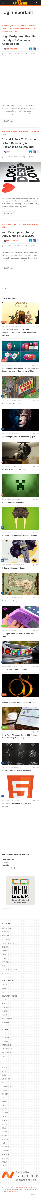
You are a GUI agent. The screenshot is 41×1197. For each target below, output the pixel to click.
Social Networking (10, 970)
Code (4, 992)
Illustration (13, 29)
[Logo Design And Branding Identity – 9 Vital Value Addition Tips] (20, 79)
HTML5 (4, 1004)
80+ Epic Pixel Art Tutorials (12, 404)
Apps (4, 988)
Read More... (8, 121)
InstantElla (5, 865)
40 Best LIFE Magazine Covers (13, 568)
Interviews (6, 1045)
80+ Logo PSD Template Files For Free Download (16, 805)
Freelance (32, 26)
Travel (4, 1166)
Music (4, 1143)
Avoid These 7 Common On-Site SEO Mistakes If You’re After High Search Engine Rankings (20, 736)
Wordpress (6, 1022)
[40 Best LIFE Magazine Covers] (20, 551)
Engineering (7, 1086)
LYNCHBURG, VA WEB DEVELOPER (26, 1187)
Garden (5, 1109)
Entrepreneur (8, 943)
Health (4, 1120)
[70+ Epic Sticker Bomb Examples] (20, 652)
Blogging (6, 932)
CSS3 (4, 1000)
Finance (5, 951)
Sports (5, 1158)
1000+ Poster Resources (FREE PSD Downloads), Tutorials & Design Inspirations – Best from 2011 (19, 332)
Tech (4, 134)
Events (5, 947)
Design (23, 26)
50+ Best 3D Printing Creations (14, 469)
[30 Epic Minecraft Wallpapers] (20, 485)
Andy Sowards (12, 241)
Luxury (5, 1132)
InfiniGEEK (5, 862)
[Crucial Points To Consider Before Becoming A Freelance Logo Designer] (20, 177)
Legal (4, 958)
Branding (6, 26)
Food (4, 1098)
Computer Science (9, 996)
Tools (4, 1162)
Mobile (4, 1015)
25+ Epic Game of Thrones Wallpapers (16, 771)
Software (6, 1154)
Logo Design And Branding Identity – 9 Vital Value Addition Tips (19, 40)
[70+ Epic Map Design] (20, 584)
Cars (4, 1075)
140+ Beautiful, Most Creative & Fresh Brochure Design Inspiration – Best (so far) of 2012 (20, 369)
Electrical (6, 1083)
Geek (4, 29)
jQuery (5, 1011)
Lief (8, 152)
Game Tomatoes (8, 859)
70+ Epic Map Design (10, 601)
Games (4, 1105)
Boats (4, 1067)
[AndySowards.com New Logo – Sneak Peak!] (20, 685)
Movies (5, 1139)
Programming (7, 1019)
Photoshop (6, 1052)
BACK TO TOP (35, 1194)
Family (4, 1090)
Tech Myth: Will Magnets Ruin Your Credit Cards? (18, 635)
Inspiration (25, 29)
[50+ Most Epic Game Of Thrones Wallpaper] (20, 420)
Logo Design (7, 1049)
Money (4, 1135)
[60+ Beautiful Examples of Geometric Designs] (20, 518)
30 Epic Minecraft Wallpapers (13, 502)
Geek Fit (5, 1113)
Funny (4, 1101)
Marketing (6, 962)
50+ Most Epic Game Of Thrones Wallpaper (18, 437)
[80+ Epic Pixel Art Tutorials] (20, 387)
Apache (5, 985)
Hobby (4, 1124)
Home (4, 1128)
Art (3, 132)
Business (15, 26)
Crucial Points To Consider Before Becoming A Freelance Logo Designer (19, 143)
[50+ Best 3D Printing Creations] (20, 453)
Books (4, 1071)
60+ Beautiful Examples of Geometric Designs (19, 535)
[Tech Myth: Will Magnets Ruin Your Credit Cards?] (20, 617)
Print (36, 132)
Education (6, 1079)
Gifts (4, 1117)
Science (5, 1151)
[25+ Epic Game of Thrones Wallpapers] (20, 754)
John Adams (11, 49)
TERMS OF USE (13, 1192)
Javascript (6, 1007)
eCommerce (7, 939)
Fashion (5, 1094)
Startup (5, 973)
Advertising (7, 928)
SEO (3, 966)
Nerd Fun (13, 31)
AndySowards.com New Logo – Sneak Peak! (19, 702)
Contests (6, 1034)
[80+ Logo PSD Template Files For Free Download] (20, 786)
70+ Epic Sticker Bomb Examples (14, 669)
